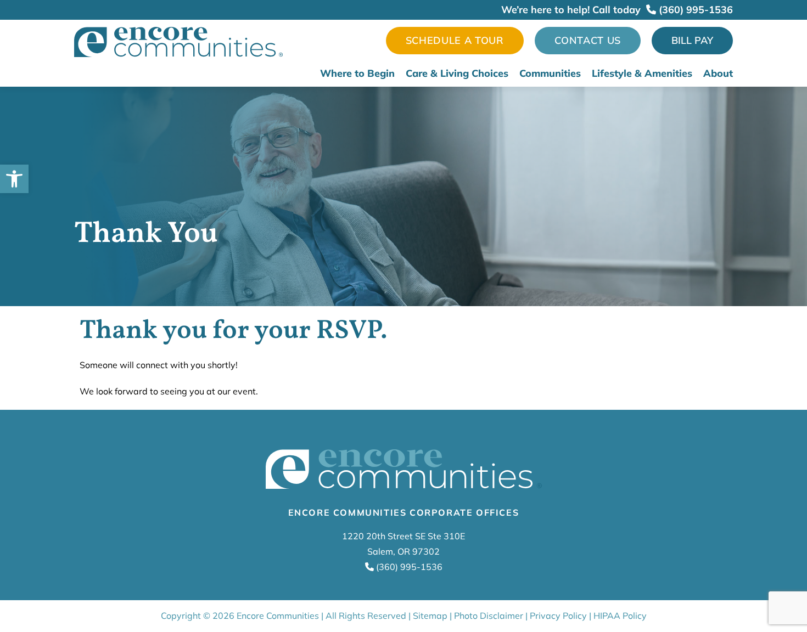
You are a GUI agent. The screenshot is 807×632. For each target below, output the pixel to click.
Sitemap (430, 615)
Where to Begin (357, 73)
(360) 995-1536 (694, 9)
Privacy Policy (558, 615)
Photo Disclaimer (488, 615)
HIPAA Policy (620, 615)
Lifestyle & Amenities (642, 73)
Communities (550, 73)
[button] (14, 179)
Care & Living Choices (457, 73)
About (718, 73)
